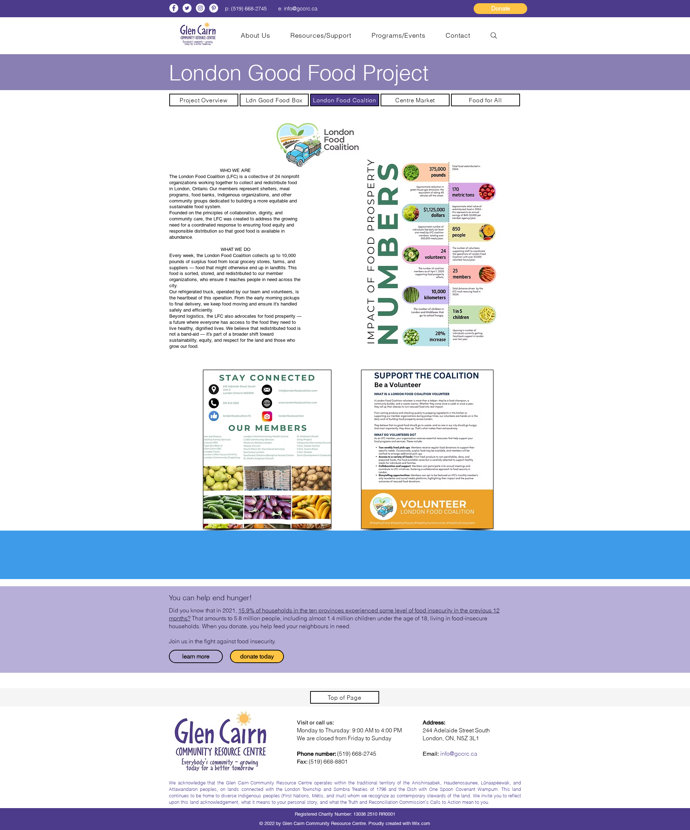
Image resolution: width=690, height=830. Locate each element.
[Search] (493, 35)
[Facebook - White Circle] (173, 8)
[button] (321, 35)
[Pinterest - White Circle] (213, 8)
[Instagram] (200, 8)
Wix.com (421, 823)
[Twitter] (187, 8)
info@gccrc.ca (300, 8)
